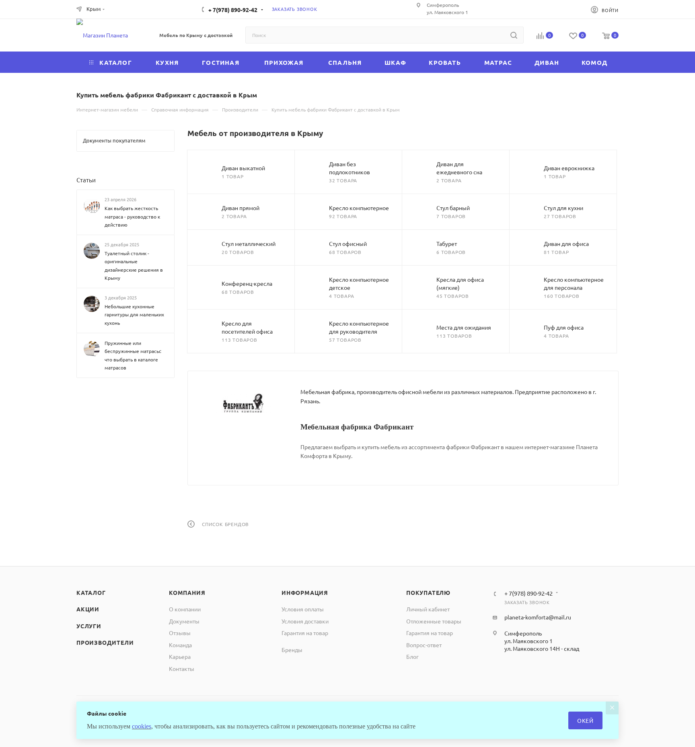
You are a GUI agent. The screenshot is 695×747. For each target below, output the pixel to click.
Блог (412, 656)
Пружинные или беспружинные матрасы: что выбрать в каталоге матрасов (133, 355)
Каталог (91, 592)
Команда (180, 644)
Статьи (86, 180)
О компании (185, 609)
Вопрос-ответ (424, 644)
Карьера (180, 656)
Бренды (292, 649)
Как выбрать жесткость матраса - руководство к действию (132, 216)
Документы (184, 621)
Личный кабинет (428, 609)
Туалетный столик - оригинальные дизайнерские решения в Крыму (134, 265)
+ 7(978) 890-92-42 (232, 9)
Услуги (88, 625)
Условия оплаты (303, 609)
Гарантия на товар (305, 632)
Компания (187, 592)
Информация (305, 592)
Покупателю (428, 592)
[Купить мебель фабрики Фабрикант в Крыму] (244, 403)
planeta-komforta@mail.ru (537, 617)
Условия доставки (305, 621)
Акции (87, 609)
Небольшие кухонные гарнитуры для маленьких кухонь (134, 314)
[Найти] (514, 35)
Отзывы (180, 632)
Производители (105, 642)
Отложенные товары (433, 621)
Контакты (181, 668)
